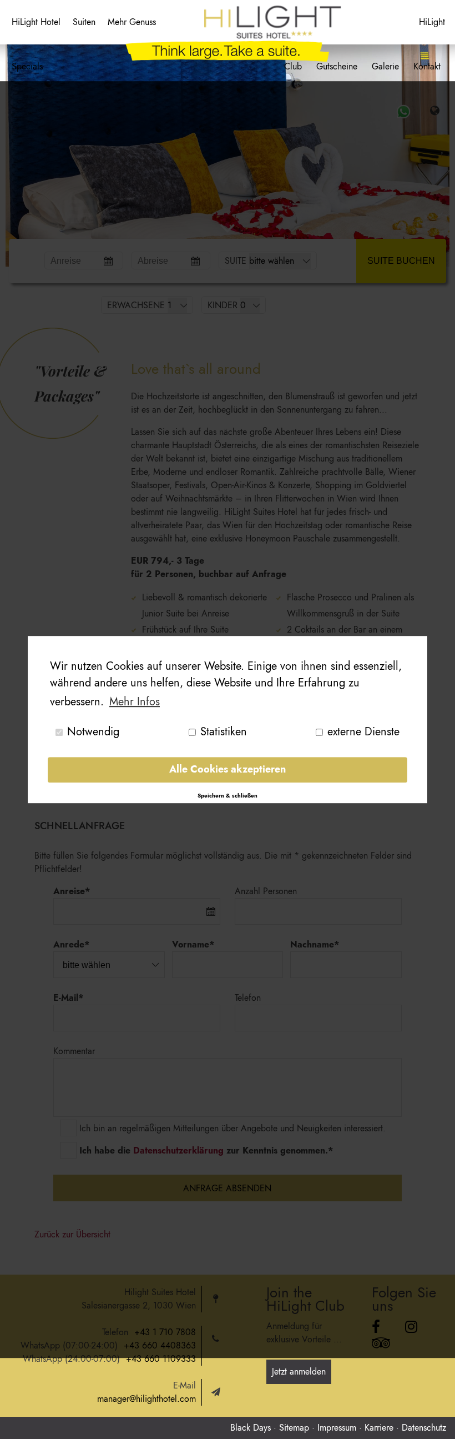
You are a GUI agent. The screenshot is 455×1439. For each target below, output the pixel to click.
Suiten (84, 22)
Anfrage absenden (227, 1188)
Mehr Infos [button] (134, 702)
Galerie (385, 66)
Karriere (379, 1427)
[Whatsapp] (403, 111)
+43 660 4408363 (160, 1345)
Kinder (222, 305)
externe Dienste (363, 732)
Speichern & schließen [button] (227, 795)
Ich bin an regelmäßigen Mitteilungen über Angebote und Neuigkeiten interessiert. (232, 1128)
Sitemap (294, 1427)
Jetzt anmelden (299, 1371)
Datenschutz (424, 1427)
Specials (27, 66)
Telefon (248, 997)
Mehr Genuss (132, 22)
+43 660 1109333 (161, 1358)
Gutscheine (336, 66)
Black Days (250, 1427)
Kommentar (74, 1051)
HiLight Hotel (36, 22)
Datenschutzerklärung (178, 1150)
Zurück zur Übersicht (72, 1234)
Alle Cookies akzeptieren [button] (227, 770)
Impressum (336, 1427)
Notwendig (93, 732)
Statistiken (223, 732)
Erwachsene (136, 305)
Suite (235, 260)
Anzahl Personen (266, 891)
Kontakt (427, 66)
